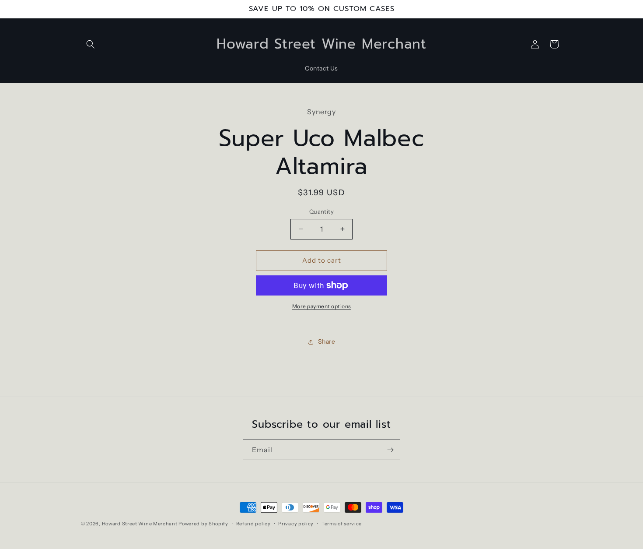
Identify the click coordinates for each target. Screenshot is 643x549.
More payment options (321, 306)
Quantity (321, 211)
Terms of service (342, 524)
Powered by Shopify (203, 524)
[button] (90, 44)
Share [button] (326, 341)
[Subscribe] (390, 450)
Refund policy (253, 524)
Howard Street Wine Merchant (140, 524)
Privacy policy (296, 524)
